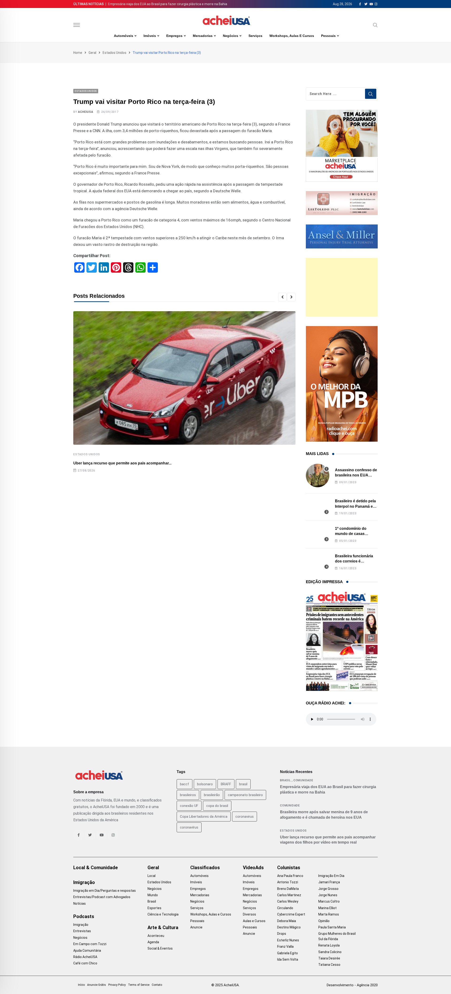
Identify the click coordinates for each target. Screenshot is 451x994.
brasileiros (188, 795)
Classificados (205, 867)
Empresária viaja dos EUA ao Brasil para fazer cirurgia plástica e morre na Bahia (167, 4)
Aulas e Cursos (254, 921)
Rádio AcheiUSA (85, 957)
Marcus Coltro (329, 901)
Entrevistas (82, 931)
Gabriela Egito (287, 953)
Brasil (285, 780)
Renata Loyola (329, 945)
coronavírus (189, 827)
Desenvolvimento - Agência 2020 (352, 985)
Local (152, 876)
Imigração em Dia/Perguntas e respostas (104, 890)
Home (77, 53)
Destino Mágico (289, 927)
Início (81, 984)
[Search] (375, 25)
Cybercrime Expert (291, 914)
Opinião (324, 921)
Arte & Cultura (163, 927)
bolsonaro (205, 784)
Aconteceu (156, 936)
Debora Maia (286, 921)
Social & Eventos (160, 948)
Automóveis (123, 36)
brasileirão (212, 795)
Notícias (79, 903)
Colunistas (288, 867)
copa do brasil (217, 806)
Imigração (84, 882)
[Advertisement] (342, 287)
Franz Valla (285, 946)
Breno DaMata (288, 889)
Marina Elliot (327, 908)
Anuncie (196, 927)
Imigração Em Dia (331, 876)
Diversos (249, 914)
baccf (184, 784)
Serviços (255, 36)
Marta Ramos (328, 914)
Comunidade (303, 780)
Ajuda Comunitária (87, 950)
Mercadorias (203, 36)
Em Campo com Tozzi (89, 944)
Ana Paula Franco (290, 876)
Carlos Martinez (289, 895)
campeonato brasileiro (245, 795)
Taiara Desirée (329, 958)
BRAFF (226, 784)
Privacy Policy (117, 984)
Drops (281, 933)
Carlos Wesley (287, 901)
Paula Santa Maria (332, 927)
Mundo (153, 895)
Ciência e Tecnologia (163, 914)
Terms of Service (138, 984)
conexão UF (189, 806)
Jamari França (329, 882)
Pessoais (328, 36)
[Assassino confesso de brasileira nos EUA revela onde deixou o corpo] (317, 475)
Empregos (174, 36)
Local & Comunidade (95, 867)
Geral (92, 53)
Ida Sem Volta (287, 959)
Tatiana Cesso (329, 964)
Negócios (230, 36)
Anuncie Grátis (96, 984)
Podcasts (83, 916)
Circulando (285, 908)
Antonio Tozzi (287, 882)
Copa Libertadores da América (203, 816)
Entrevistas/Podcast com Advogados (101, 897)
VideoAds (253, 867)
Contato (157, 984)
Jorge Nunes (327, 895)
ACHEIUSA (85, 112)
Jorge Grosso (328, 889)
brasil (243, 784)
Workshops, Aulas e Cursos (291, 36)
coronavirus (244, 816)
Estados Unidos (114, 53)
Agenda (153, 942)
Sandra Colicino (330, 952)
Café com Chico (85, 963)
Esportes (154, 908)
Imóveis (150, 36)
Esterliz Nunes (288, 940)
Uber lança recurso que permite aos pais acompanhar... (122, 463)
